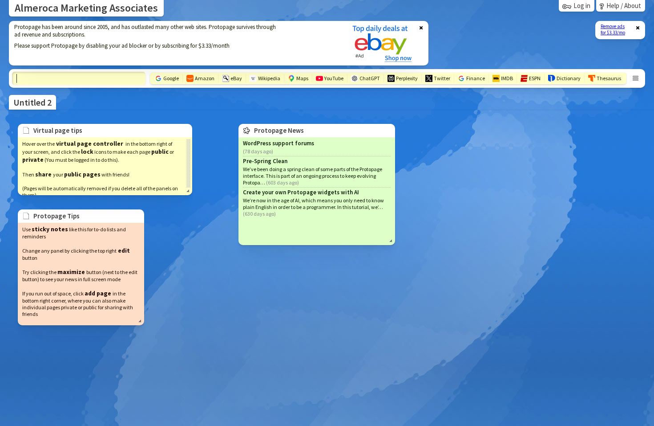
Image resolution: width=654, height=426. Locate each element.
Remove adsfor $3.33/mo (613, 29)
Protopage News (279, 130)
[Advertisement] (175, 43)
